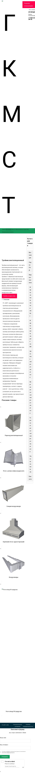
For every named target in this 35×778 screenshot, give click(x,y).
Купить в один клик (9, 296)
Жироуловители (30, 278)
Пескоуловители (30, 464)
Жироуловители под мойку (30, 301)
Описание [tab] (6, 299)
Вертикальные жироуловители (30, 397)
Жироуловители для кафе (30, 333)
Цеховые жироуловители (31, 364)
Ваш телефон (4, 745)
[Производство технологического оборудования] (12, 114)
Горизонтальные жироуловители (30, 434)
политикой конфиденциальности (8, 752)
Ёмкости (30, 478)
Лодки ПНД (30, 266)
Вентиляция (30, 255)
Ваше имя (3, 737)
